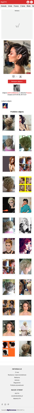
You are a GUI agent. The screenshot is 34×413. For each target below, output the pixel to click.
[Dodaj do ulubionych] (13, 76)
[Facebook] (2, 405)
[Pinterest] (8, 405)
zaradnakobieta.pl (17, 396)
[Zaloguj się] (28, 2)
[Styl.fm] (5, 2)
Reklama (17, 377)
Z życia (22, 6)
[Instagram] (5, 405)
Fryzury (16, 6)
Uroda (10, 6)
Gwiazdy (3, 6)
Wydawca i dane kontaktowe (17, 375)
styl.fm (17, 393)
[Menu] (31, 2)
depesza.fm (17, 398)
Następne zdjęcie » (17, 81)
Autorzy (17, 380)
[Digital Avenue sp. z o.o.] (11, 410)
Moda (28, 6)
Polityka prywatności (17, 385)
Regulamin (17, 383)
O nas (17, 372)
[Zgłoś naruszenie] (20, 76)
